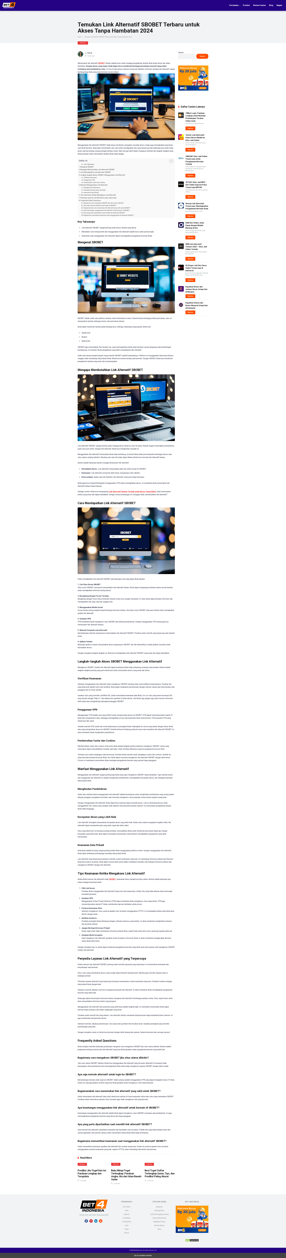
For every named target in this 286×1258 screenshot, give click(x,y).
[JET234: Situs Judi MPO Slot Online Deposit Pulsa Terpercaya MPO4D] (181, 186)
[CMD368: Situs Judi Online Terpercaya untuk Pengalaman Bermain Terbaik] (181, 161)
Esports (126, 1214)
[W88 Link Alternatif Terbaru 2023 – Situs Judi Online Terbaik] (181, 248)
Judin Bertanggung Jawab (159, 1214)
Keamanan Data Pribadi (91, 192)
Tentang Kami (158, 1202)
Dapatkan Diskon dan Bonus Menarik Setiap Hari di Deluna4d (196, 305)
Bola (126, 1210)
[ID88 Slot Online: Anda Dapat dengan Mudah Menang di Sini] (181, 227)
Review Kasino (159, 1225)
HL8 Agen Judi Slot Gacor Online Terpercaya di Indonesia (196, 268)
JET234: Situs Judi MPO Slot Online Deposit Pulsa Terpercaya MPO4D (196, 184)
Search (181, 52)
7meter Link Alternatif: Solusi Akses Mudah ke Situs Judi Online (195, 137)
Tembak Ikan (126, 1222)
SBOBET (101, 63)
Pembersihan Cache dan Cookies (94, 182)
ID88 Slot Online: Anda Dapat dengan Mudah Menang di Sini (194, 225)
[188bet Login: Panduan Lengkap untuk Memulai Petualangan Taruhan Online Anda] (181, 117)
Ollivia (89, 53)
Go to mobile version (143, 1255)
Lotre (126, 1225)
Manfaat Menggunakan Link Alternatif (94, 185)
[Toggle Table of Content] (170, 161)
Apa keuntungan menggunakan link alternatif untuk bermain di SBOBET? (107, 210)
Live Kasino (127, 1218)
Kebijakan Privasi (159, 1222)
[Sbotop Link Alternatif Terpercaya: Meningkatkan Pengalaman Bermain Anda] (181, 208)
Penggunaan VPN (89, 180)
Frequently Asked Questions (90, 200)
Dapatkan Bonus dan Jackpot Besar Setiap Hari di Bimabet (196, 289)
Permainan (233, 5)
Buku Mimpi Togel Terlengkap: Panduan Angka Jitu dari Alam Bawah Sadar (126, 1175)
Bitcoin (126, 1233)
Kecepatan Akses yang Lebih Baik (95, 190)
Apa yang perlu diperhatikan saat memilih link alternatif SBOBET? (104, 213)
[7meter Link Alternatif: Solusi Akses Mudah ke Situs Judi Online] (181, 139)
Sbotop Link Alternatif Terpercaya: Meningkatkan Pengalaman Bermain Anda (196, 206)
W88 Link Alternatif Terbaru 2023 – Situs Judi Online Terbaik (196, 246)
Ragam (279, 5)
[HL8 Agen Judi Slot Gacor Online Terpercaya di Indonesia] (181, 270)
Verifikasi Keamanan (90, 177)
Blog (271, 5)
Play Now (190, 128)
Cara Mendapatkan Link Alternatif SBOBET (95, 172)
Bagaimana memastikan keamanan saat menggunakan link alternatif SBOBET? (109, 215)
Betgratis (159, 1207)
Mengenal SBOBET (87, 167)
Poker (127, 1229)
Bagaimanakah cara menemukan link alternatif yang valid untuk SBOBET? (107, 208)
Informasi (83, 43)
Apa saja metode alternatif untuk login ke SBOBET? (100, 205)
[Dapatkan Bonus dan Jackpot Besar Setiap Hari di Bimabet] (181, 291)
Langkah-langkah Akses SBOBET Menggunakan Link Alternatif (102, 175)
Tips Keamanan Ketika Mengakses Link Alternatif (98, 195)
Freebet (246, 5)
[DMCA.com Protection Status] (192, 1240)
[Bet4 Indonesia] (9, 8)
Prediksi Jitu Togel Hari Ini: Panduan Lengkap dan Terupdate (92, 1173)
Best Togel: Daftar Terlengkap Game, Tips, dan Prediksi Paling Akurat (160, 1173)
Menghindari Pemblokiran (92, 187)
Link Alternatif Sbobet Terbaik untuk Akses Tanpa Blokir (132, 492)
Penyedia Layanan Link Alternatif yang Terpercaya (98, 198)
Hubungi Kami (159, 1210)
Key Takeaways (89, 164)
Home (79, 37)
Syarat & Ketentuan (159, 1218)
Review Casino (259, 5)
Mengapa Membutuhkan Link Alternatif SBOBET (97, 170)
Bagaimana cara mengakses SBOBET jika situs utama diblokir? (104, 203)
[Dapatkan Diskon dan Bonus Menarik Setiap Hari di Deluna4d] (181, 307)
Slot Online (126, 1207)
